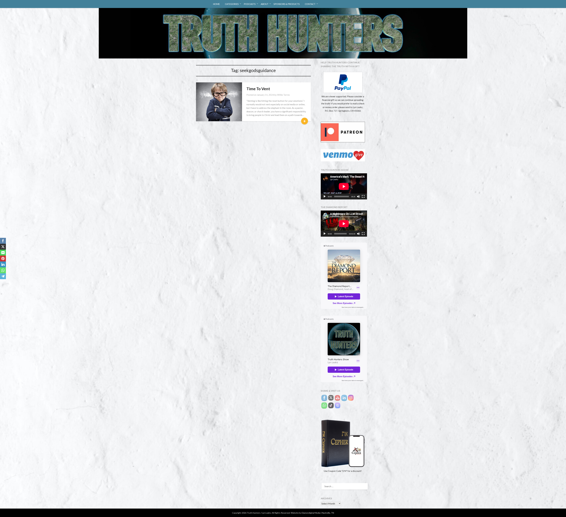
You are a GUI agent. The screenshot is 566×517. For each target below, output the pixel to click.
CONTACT (310, 4)
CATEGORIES (232, 4)
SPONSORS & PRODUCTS (287, 4)
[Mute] (358, 196)
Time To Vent (258, 88)
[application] (344, 186)
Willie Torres (283, 94)
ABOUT (264, 4)
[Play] (324, 196)
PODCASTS (250, 4)
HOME (216, 4)
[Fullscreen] (363, 196)
